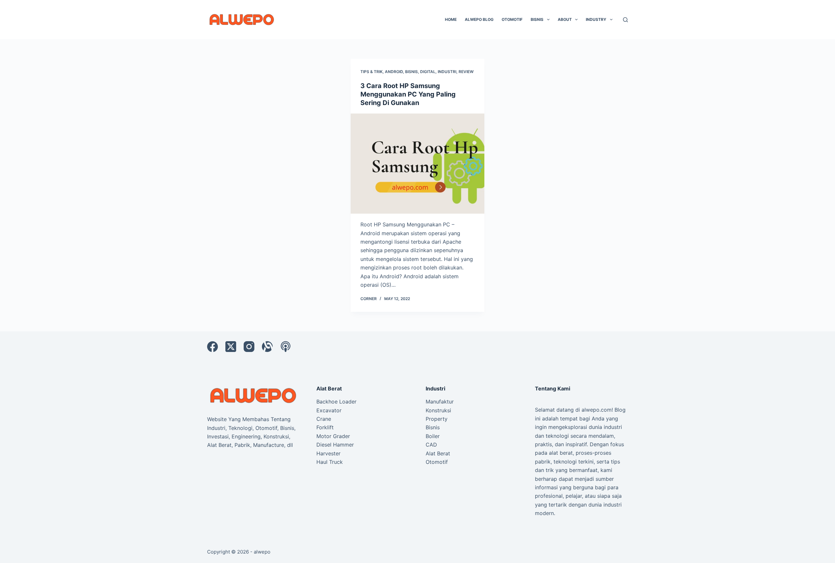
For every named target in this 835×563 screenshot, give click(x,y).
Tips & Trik (371, 71)
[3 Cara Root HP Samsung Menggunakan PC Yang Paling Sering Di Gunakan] (417, 164)
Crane (323, 419)
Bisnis (537, 19)
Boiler (433, 436)
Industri (447, 71)
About (565, 19)
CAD (431, 444)
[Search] (625, 19)
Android (394, 71)
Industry (596, 19)
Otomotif (512, 19)
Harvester (328, 453)
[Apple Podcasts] (285, 346)
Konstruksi (438, 410)
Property (437, 419)
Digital (427, 71)
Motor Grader (333, 436)
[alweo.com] (253, 395)
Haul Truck (329, 462)
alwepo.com (597, 409)
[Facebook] (212, 346)
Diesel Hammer (335, 444)
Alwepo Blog (479, 19)
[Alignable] (267, 346)
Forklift (325, 427)
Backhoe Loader (336, 401)
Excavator (329, 410)
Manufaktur (440, 401)
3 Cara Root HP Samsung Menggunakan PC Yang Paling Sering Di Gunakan (408, 94)
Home (451, 19)
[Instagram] (249, 346)
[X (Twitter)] (230, 346)
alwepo (262, 552)
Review (466, 71)
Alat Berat (438, 453)
